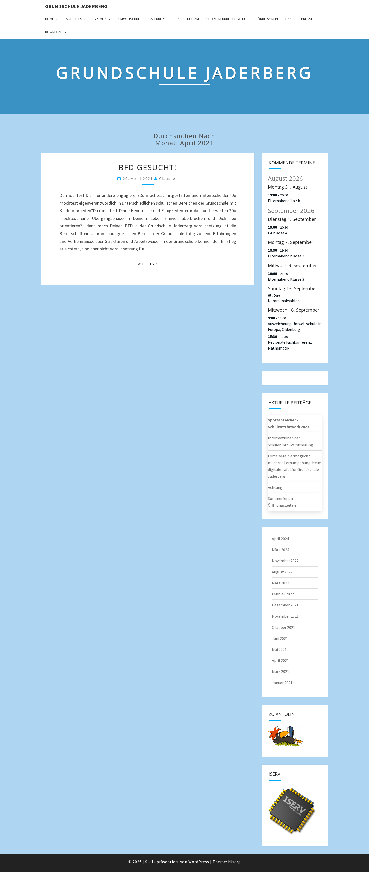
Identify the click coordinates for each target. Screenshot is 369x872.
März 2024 (280, 549)
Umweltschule (129, 19)
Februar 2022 (283, 593)
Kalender (156, 19)
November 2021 (285, 616)
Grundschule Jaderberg (76, 6)
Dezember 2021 (285, 604)
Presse (307, 19)
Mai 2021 (279, 649)
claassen (168, 178)
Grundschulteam (185, 19)
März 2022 (280, 582)
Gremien (100, 19)
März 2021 (280, 671)
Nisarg (234, 861)
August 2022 (282, 571)
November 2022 (285, 560)
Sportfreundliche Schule (227, 19)
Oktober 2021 (283, 627)
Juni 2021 (280, 638)
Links (289, 19)
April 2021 (280, 660)
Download (54, 32)
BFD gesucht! (148, 167)
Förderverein (267, 19)
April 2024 (280, 538)
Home (49, 19)
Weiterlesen (149, 263)
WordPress (198, 861)
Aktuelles (74, 19)
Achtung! (275, 487)
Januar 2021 (282, 682)
